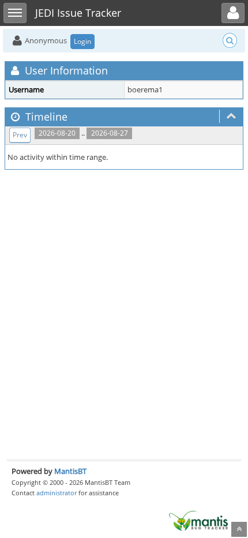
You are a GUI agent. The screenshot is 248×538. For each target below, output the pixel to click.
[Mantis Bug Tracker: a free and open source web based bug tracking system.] (198, 520)
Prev (20, 135)
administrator (56, 492)
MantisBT (70, 471)
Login (82, 41)
